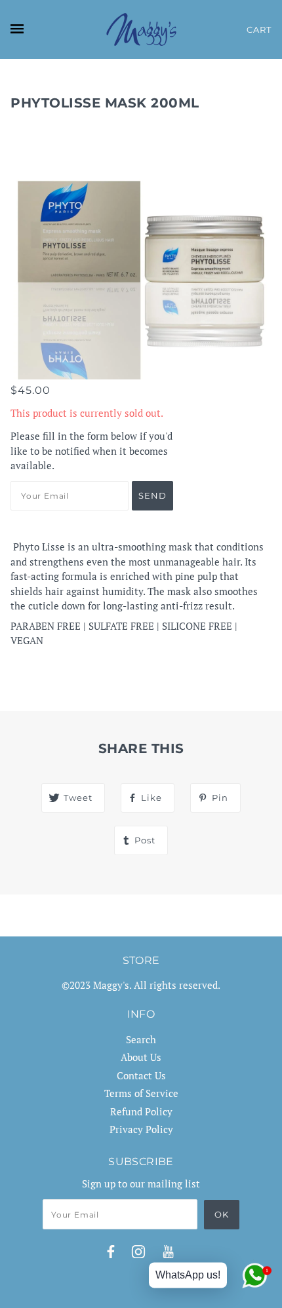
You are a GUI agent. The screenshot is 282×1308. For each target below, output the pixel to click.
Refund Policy (141, 1111)
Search (141, 1039)
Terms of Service (141, 1093)
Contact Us (141, 1075)
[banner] (141, 29)
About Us (141, 1057)
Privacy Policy (141, 1129)
